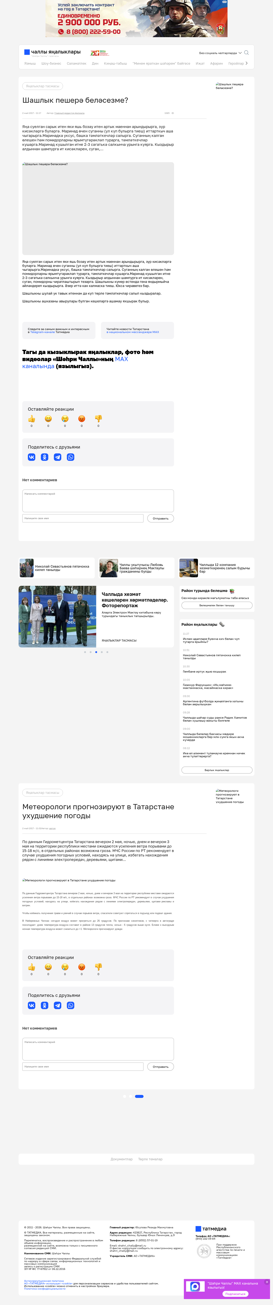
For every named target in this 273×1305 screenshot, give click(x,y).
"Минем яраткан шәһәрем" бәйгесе (161, 63)
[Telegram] (57, 457)
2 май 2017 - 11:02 (31, 828)
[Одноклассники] (44, 457)
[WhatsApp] (70, 457)
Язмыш (30, 63)
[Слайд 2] (91, 652)
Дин (95, 63)
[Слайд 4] (102, 652)
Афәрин (216, 63)
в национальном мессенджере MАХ (133, 332)
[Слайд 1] (85, 652)
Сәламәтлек (76, 63)
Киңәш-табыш (115, 63)
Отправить (160, 518)
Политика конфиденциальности (45, 1288)
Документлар (122, 1159)
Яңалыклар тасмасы (42, 86)
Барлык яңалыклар (217, 770)
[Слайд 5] (107, 652)
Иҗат (200, 63)
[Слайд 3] (96, 652)
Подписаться (235, 1294)
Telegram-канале (43, 332)
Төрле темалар (150, 1159)
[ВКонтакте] (31, 457)
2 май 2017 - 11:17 (31, 113)
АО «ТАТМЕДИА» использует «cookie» (48, 1283)
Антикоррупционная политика (44, 1280)
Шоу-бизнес (51, 63)
